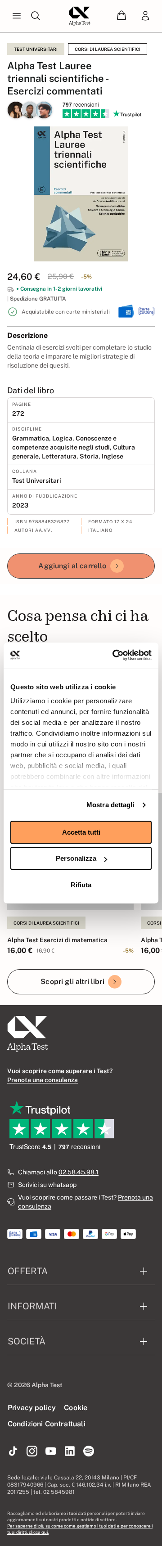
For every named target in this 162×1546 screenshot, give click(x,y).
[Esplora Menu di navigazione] (16, 16)
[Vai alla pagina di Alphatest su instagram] (31, 1451)
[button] (121, 16)
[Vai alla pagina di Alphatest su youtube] (50, 1451)
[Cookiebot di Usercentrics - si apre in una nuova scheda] (114, 655)
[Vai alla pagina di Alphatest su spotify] (88, 1451)
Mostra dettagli (110, 805)
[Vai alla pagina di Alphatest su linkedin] (69, 1451)
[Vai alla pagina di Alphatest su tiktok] (13, 1451)
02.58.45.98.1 (78, 1172)
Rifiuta (81, 885)
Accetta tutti (81, 832)
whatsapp (62, 1184)
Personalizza (76, 858)
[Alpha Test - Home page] (79, 16)
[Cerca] (35, 16)
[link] (145, 16)
